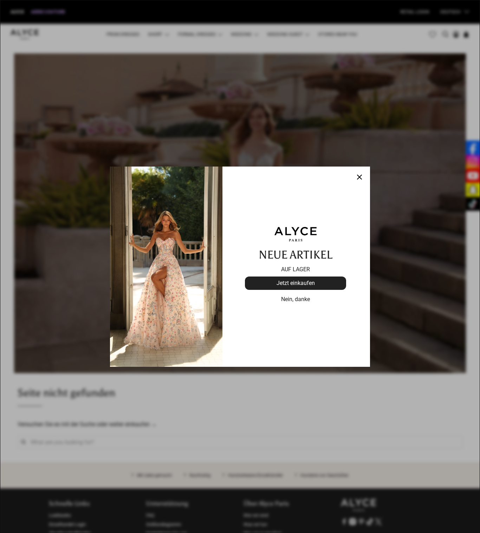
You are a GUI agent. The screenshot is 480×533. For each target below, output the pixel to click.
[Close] (359, 177)
